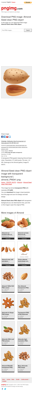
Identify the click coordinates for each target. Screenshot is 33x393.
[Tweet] (10, 137)
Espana (13, 2)
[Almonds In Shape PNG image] (8, 303)
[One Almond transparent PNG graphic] (24, 276)
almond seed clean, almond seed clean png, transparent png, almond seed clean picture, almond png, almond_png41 (14, 147)
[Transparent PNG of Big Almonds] (24, 303)
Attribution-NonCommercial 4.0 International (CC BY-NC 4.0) (13, 142)
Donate (17, 379)
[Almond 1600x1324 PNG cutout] (8, 276)
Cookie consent (24, 379)
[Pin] (7, 137)
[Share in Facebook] (2, 137)
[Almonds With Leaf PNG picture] (8, 329)
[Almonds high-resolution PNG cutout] (24, 329)
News (13, 379)
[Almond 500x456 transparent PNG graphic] (8, 356)
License (8, 379)
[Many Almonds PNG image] (24, 356)
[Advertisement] (16, 49)
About (3, 379)
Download (8, 238)
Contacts (4, 381)
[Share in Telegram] (5, 137)
